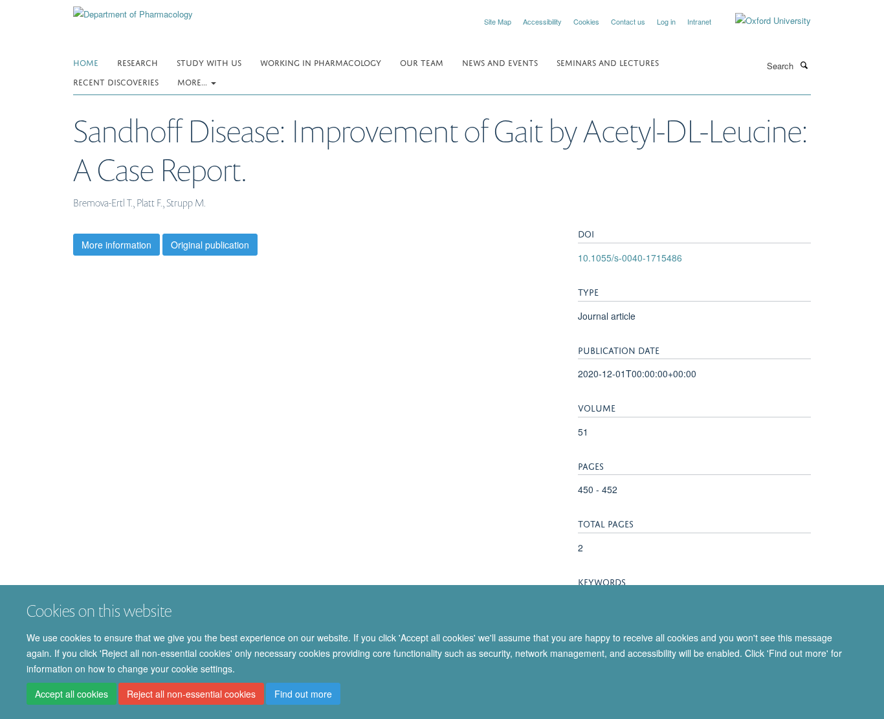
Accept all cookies (71, 693)
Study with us (209, 62)
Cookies (586, 21)
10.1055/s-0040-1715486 (630, 257)
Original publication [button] (210, 244)
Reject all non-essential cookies (191, 693)
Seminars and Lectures (608, 62)
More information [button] (116, 244)
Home (85, 62)
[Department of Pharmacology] (133, 9)
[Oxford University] (763, 20)
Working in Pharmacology (320, 62)
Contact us (628, 21)
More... (193, 81)
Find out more (303, 693)
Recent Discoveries (116, 81)
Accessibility (542, 21)
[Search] (804, 65)
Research (137, 62)
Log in (666, 21)
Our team (421, 62)
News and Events (500, 62)
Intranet (699, 21)
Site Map (497, 21)
